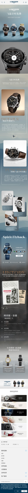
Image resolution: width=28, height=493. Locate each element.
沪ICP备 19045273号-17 (5, 481)
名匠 (2, 453)
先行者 (2, 458)
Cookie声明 (10, 488)
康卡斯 (2, 455)
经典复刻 (3, 463)
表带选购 (4, 466)
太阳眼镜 (4, 469)
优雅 (2, 460)
